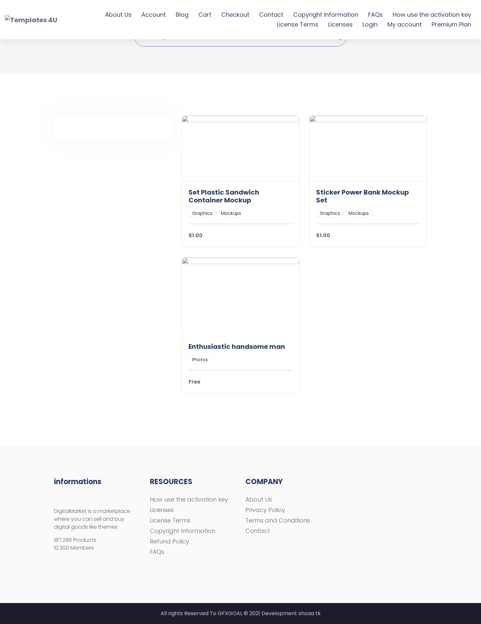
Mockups (231, 213)
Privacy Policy (265, 510)
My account (404, 24)
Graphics (202, 213)
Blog (182, 14)
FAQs (375, 14)
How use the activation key (432, 14)
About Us (118, 14)
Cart (204, 14)
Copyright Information (325, 14)
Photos (200, 359)
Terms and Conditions (277, 520)
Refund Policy (169, 541)
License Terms (297, 24)
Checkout (235, 14)
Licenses (340, 24)
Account (153, 14)
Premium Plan (451, 24)
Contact (271, 14)
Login (370, 24)
